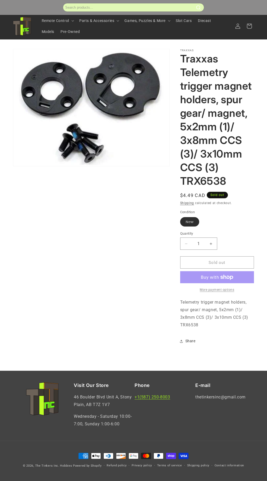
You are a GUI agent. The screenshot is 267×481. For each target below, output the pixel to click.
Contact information (229, 465)
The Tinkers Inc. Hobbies (53, 465)
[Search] (198, 7)
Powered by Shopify (87, 465)
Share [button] (190, 341)
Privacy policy (142, 465)
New (192, 223)
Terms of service (169, 465)
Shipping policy (198, 465)
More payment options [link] (217, 290)
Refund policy (116, 465)
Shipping (187, 203)
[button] (57, 20)
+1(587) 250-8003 (152, 397)
